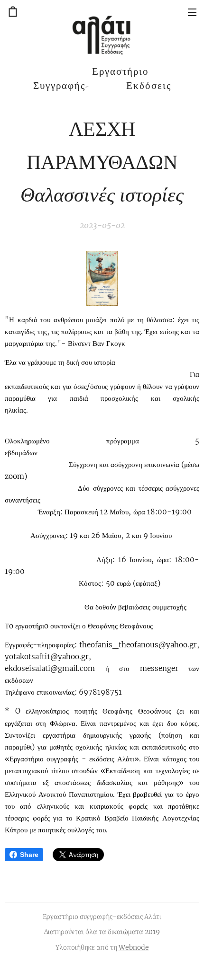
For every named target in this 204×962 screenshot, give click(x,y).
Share (29, 854)
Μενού (192, 11)
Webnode (134, 947)
